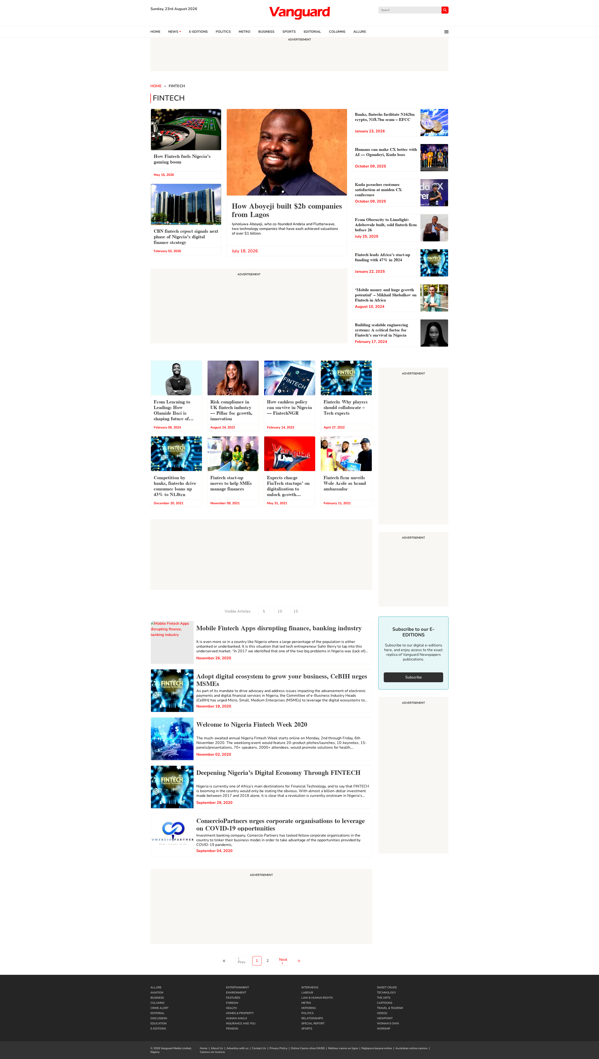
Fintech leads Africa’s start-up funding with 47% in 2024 (382, 256)
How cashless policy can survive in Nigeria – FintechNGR (289, 407)
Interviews (309, 987)
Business (266, 32)
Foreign (232, 1003)
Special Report (313, 1023)
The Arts (383, 998)
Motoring (308, 1008)
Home (155, 32)
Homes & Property (240, 1013)
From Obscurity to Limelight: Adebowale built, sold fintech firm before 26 (386, 224)
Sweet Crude (387, 987)
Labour (307, 992)
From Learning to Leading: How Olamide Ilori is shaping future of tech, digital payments (176, 410)
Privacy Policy (278, 1048)
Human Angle (236, 1018)
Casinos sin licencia (212, 1052)
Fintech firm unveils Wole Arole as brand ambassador (345, 483)
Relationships (312, 1018)
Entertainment (237, 987)
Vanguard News (299, 13)
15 (295, 611)
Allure (155, 987)
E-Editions (158, 1028)
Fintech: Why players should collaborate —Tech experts (346, 407)
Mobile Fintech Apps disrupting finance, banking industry (279, 627)
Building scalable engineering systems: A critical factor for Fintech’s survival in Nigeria (381, 329)
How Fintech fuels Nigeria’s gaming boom (182, 159)
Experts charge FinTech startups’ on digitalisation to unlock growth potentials (288, 486)
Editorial (312, 32)
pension (232, 1028)
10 (280, 611)
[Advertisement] (261, 907)
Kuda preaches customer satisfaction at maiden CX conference (378, 189)
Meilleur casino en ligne (343, 1048)
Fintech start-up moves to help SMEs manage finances (231, 483)
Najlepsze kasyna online (377, 1048)
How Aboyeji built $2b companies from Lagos (287, 209)
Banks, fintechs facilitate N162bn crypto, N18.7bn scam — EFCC (385, 116)
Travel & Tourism (390, 1008)
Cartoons (384, 1003)
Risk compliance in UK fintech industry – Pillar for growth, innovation (231, 409)
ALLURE (359, 32)
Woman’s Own (388, 1023)
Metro (244, 32)
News (173, 32)
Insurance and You (241, 1023)
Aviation (156, 992)
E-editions (198, 32)
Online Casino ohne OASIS (308, 1048)
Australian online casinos (411, 1048)
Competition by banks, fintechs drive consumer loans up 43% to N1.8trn (175, 485)
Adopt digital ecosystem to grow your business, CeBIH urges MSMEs (281, 679)
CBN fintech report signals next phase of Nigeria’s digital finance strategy (186, 236)
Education (158, 1023)
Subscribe (413, 677)
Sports (289, 32)
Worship (383, 1028)
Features (233, 998)
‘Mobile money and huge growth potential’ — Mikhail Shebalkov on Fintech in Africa (385, 294)
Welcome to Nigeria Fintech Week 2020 (251, 723)
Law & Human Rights (317, 998)
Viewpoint (385, 1018)
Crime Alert (159, 1008)
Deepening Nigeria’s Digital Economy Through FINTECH (278, 771)
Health (231, 1008)
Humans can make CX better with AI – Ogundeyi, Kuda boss (386, 151)
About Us (217, 1048)
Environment (236, 992)
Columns (337, 32)
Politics (223, 32)
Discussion (158, 1018)
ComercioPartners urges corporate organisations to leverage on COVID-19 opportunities (280, 823)
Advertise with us (237, 1048)
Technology (386, 992)
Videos (382, 1013)
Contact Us (259, 1048)
